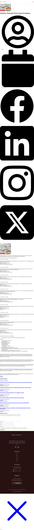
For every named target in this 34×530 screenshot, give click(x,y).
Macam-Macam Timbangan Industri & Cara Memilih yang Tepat (12, 392)
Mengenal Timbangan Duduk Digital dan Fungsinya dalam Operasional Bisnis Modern (16, 382)
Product (17, 455)
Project (17, 458)
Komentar (1, 421)
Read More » (2, 395)
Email (1, 424)
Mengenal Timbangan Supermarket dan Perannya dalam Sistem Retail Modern (14, 402)
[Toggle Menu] (33, 2)
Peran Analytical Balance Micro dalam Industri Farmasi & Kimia (12, 397)
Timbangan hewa (2, 255)
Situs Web (1, 426)
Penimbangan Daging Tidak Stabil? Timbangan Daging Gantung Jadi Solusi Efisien (15, 387)
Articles (17, 460)
